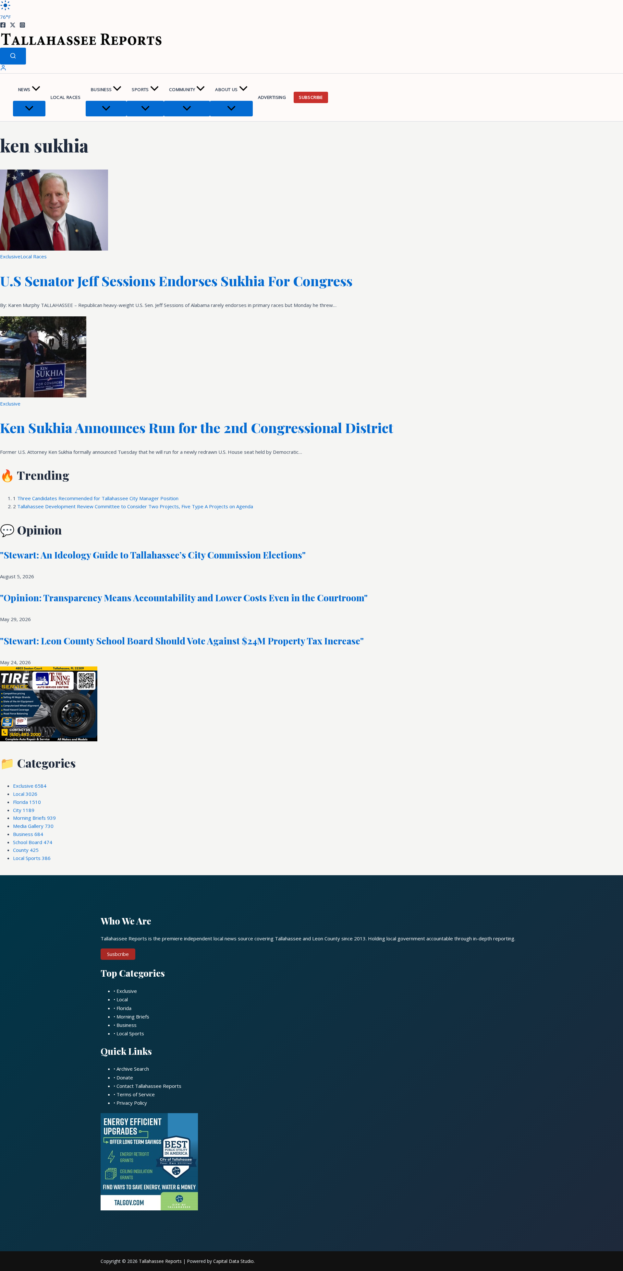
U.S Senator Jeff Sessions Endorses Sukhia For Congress (176, 281)
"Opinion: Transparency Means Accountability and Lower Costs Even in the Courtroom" (184, 598)
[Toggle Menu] (29, 108)
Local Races (65, 97)
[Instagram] (22, 26)
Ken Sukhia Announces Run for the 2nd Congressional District (196, 427)
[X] (13, 26)
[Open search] (13, 56)
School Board (32, 842)
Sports (140, 89)
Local (25, 794)
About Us (226, 89)
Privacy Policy (131, 1103)
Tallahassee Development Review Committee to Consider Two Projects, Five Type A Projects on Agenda (135, 506)
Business (101, 89)
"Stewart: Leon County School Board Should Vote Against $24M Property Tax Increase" (182, 641)
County (26, 850)
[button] (36, 89)
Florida (27, 802)
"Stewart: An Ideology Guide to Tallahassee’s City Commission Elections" (153, 555)
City (23, 810)
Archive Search (132, 1068)
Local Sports (32, 858)
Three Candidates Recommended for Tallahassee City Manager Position (97, 498)
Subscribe (311, 97)
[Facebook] (3, 26)
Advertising (272, 97)
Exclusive (10, 256)
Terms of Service (135, 1094)
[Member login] (3, 69)
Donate (124, 1077)
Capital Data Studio (233, 1261)
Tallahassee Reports (160, 1261)
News (24, 89)
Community (182, 89)
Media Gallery (33, 826)
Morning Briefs (34, 818)
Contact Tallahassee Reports (148, 1086)
